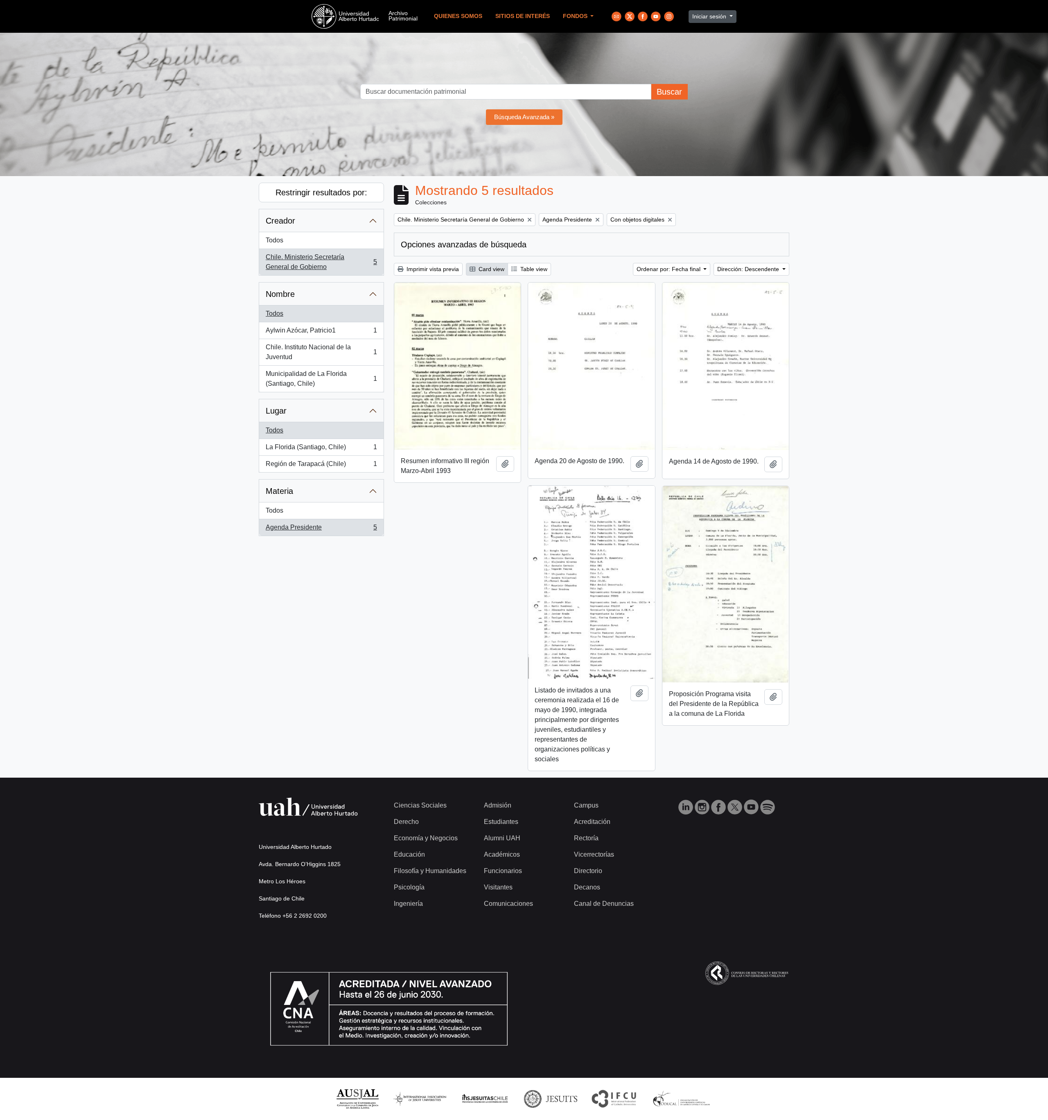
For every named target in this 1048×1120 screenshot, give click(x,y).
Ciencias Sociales (420, 805)
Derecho (406, 821)
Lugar (276, 410)
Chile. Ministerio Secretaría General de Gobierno (321, 261)
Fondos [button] (576, 16)
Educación (409, 854)
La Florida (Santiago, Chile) (321, 449)
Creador (280, 220)
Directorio (588, 870)
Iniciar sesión (710, 16)
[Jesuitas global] (550, 1098)
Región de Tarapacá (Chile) (321, 466)
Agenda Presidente (321, 530)
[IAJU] (419, 1098)
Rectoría (586, 838)
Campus (586, 805)
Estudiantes (501, 821)
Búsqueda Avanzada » (524, 116)
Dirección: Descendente (749, 269)
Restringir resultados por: (321, 192)
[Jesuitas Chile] (485, 1098)
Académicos (502, 854)
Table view (533, 269)
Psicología (409, 887)
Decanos (587, 887)
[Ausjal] (357, 1098)
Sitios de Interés (522, 16)
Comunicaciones (508, 903)
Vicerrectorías (594, 854)
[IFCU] (614, 1098)
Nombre (280, 294)
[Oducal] (682, 1098)
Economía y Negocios (426, 838)
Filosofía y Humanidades (430, 870)
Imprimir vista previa (432, 269)
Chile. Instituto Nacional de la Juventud (321, 352)
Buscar (669, 91)
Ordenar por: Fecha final (669, 269)
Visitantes (498, 887)
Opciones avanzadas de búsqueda (463, 244)
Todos (274, 240)
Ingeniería (408, 903)
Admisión (497, 805)
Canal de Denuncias (604, 903)
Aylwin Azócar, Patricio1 (321, 333)
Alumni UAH (502, 838)
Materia (279, 491)
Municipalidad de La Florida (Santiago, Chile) (321, 378)
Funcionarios (503, 870)
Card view (490, 269)
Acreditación (592, 821)
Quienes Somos (458, 16)
